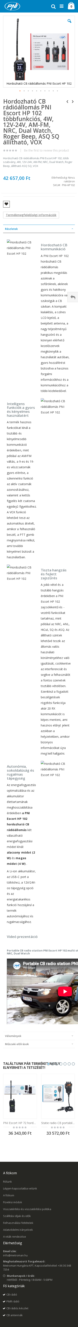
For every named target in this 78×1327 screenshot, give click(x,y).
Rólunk (7, 1181)
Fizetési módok (12, 1202)
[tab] (39, 229)
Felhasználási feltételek (18, 1223)
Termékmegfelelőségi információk (31, 215)
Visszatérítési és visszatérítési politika (27, 1209)
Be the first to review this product (46, 150)
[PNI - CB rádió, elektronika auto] (12, 6)
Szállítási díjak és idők (17, 1216)
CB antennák (14, 1315)
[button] (69, 24)
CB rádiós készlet (17, 1308)
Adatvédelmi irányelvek (18, 1230)
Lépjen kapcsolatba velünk (20, 1188)
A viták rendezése (14, 1236)
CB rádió (11, 1294)
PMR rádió (12, 1301)
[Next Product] (72, 101)
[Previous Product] (67, 101)
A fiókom (8, 1195)
